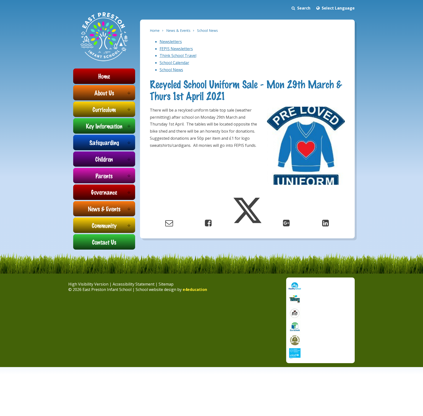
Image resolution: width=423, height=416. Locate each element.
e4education (195, 289)
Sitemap (166, 284)
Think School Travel (178, 55)
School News (207, 30)
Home (155, 30)
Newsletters (171, 41)
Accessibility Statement (133, 284)
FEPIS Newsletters (176, 48)
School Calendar (174, 62)
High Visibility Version (88, 284)
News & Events (178, 30)
